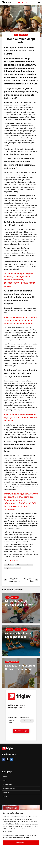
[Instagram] (7, 759)
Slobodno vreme (9, 788)
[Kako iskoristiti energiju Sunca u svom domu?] (21, 672)
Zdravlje (18, 629)
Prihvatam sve (21, 842)
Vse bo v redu (13, 560)
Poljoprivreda (7, 784)
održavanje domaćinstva (24, 565)
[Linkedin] (11, 759)
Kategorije (23, 34)
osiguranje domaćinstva (12, 568)
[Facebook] (3, 759)
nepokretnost (9, 565)
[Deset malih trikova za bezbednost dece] (21, 640)
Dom (16, 34)
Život (25, 629)
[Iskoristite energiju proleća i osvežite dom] (21, 608)
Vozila (5, 776)
